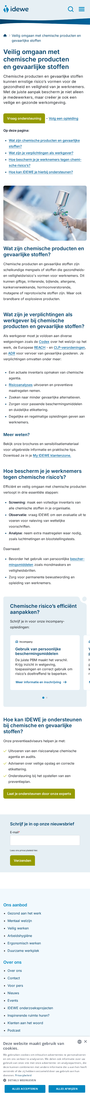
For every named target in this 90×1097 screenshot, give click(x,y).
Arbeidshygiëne (20, 936)
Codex (44, 342)
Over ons (15, 970)
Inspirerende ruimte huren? (28, 1015)
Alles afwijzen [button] (67, 1089)
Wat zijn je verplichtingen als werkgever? (41, 153)
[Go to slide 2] (47, 698)
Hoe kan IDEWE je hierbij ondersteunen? (41, 172)
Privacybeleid (23, 1075)
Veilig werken (18, 928)
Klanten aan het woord (25, 1023)
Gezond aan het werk (24, 913)
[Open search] (71, 9)
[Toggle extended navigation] (82, 9)
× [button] (85, 1041)
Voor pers (15, 985)
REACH (39, 347)
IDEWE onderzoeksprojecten (30, 1008)
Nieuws (13, 993)
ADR (11, 353)
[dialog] (45, 1067)
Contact (14, 978)
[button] (45, 1080)
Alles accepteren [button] (25, 1089)
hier (35, 850)
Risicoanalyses (21, 385)
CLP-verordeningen (69, 347)
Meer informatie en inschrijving (38, 682)
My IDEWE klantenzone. (52, 455)
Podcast (14, 1030)
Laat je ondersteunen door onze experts (39, 794)
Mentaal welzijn (20, 921)
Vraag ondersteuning (24, 118)
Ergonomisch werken (24, 943)
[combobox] (79, 1042)
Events (13, 1000)
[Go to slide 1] (43, 698)
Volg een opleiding (63, 118)
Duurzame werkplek (23, 951)
